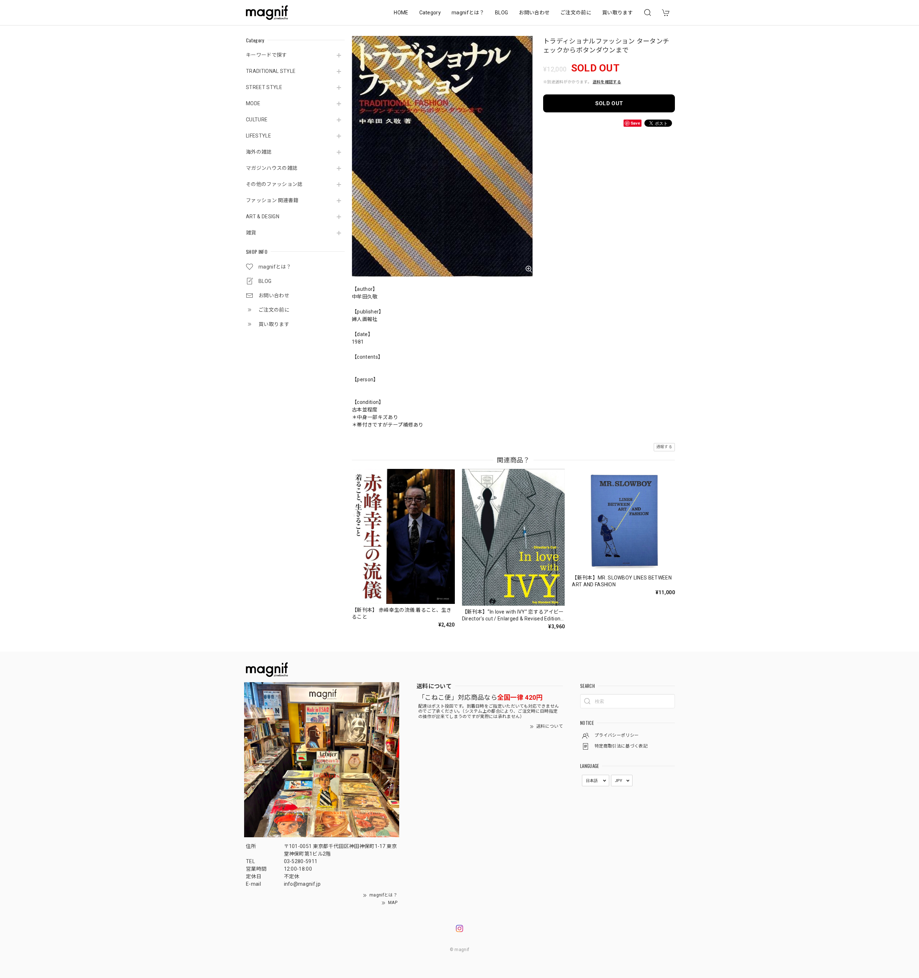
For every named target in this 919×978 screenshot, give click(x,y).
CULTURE (256, 119)
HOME (401, 12)
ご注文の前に (575, 12)
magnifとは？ (468, 12)
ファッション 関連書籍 (272, 200)
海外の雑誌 (259, 152)
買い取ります (617, 12)
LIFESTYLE (258, 136)
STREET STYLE (264, 87)
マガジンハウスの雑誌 (271, 168)
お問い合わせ (534, 12)
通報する (664, 446)
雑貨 (251, 233)
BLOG (501, 12)
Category (430, 12)
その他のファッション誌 (274, 184)
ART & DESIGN (262, 216)
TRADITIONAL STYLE (270, 71)
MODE (253, 103)
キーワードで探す (266, 55)
